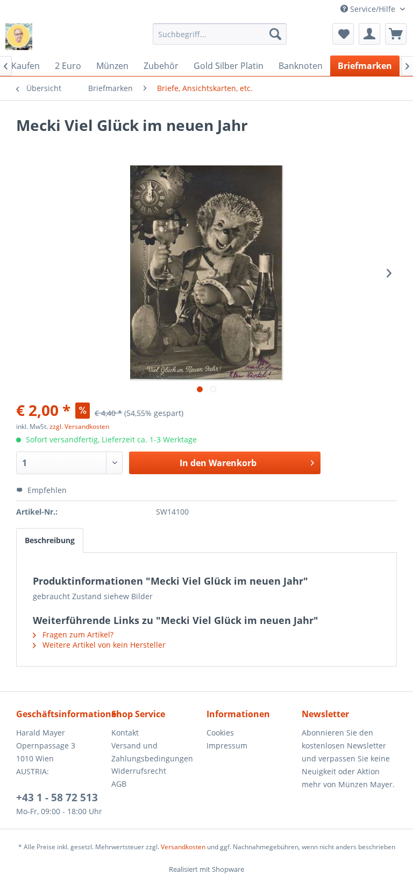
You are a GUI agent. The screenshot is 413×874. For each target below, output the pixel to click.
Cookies (220, 732)
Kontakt (125, 732)
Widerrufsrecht (138, 771)
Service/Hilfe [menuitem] (372, 9)
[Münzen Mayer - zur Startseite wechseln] (18, 36)
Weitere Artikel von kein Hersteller (103, 645)
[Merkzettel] (343, 34)
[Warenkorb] (396, 34)
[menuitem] (220, 34)
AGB (118, 784)
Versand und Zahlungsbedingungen (152, 752)
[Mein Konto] (369, 34)
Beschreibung (50, 540)
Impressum (226, 745)
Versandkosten (183, 846)
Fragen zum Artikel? (76, 634)
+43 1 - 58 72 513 (57, 797)
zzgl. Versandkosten (79, 426)
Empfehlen (46, 490)
